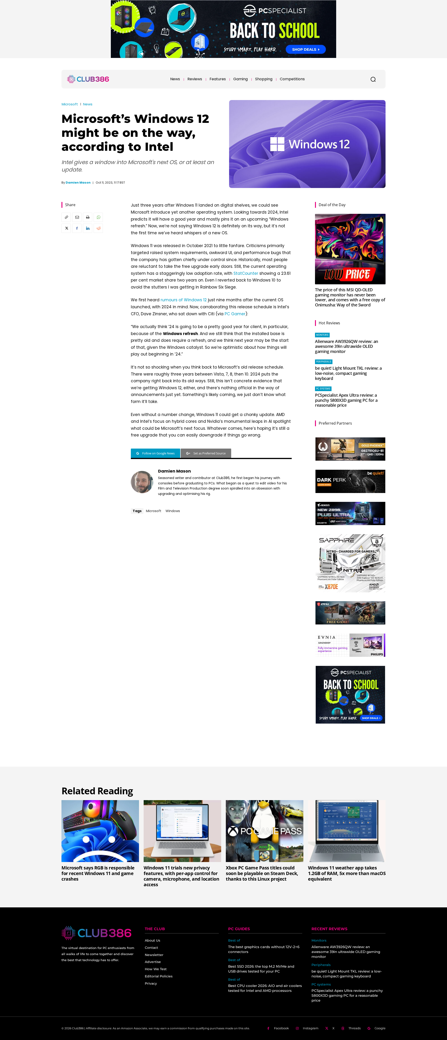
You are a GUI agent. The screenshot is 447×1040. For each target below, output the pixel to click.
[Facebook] (76, 228)
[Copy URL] (66, 217)
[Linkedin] (87, 228)
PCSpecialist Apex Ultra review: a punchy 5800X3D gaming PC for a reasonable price (346, 400)
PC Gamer (235, 314)
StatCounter (246, 273)
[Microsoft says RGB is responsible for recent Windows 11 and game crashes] (100, 831)
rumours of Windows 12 (184, 300)
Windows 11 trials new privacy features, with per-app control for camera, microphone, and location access (181, 876)
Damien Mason (78, 182)
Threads (355, 1028)
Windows (173, 511)
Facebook (281, 1028)
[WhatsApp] (98, 217)
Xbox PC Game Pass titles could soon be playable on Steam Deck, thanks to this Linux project (262, 873)
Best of (234, 941)
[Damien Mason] (142, 482)
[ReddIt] (98, 228)
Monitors (322, 335)
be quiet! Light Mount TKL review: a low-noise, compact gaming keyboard (348, 373)
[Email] (76, 217)
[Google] (369, 1028)
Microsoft (70, 104)
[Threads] (343, 1028)
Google (380, 1028)
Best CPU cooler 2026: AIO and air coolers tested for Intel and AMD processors (265, 988)
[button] (373, 79)
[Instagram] (297, 1028)
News (87, 104)
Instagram (310, 1028)
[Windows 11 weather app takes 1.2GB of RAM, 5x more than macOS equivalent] (347, 831)
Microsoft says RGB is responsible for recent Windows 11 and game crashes (98, 873)
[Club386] (88, 79)
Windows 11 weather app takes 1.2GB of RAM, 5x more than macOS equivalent (347, 873)
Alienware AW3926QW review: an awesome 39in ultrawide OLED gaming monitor (346, 346)
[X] (66, 228)
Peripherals (323, 361)
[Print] (87, 217)
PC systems (323, 388)
